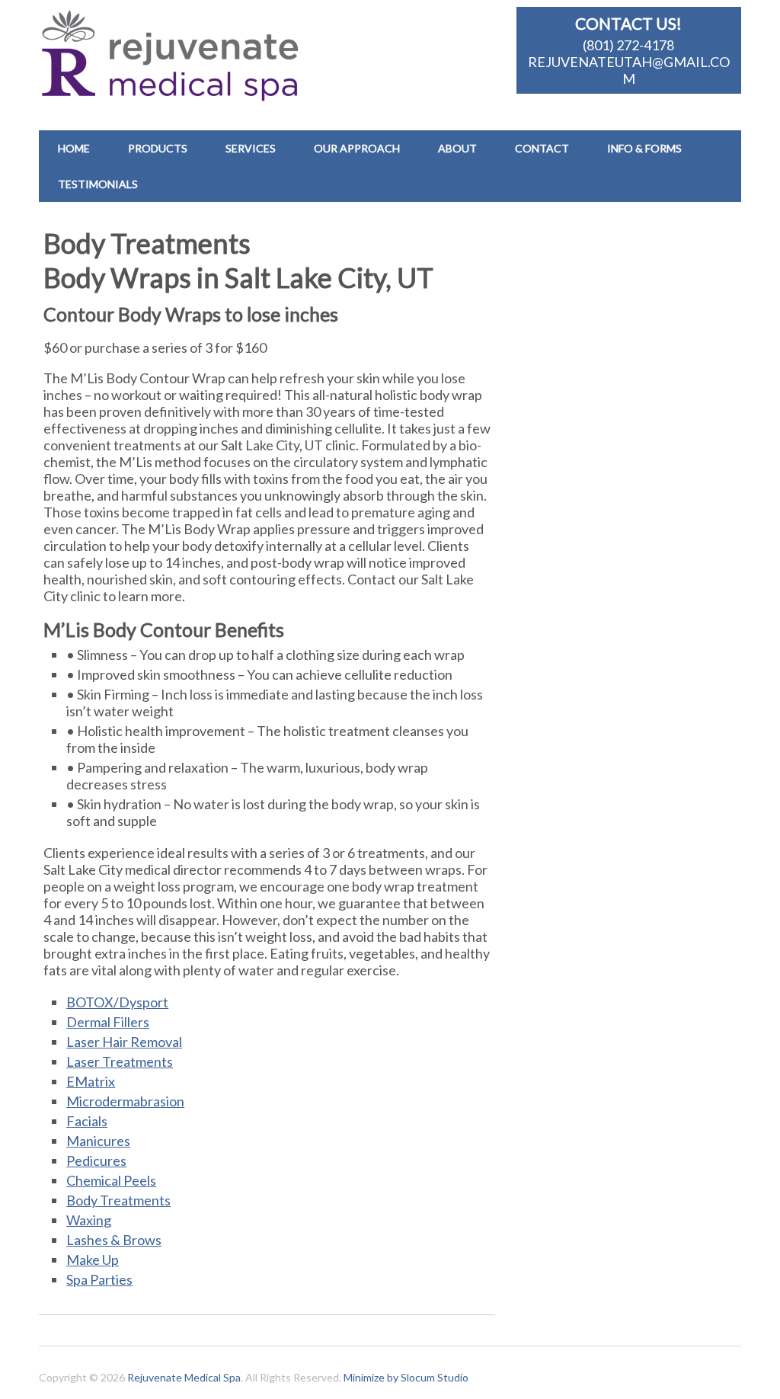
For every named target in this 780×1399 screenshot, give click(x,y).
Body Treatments (118, 1200)
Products (157, 148)
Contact (542, 148)
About (457, 148)
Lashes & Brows (113, 1239)
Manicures (98, 1140)
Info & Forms (644, 148)
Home (74, 148)
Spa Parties (99, 1279)
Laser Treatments (119, 1061)
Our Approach (357, 148)
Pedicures (96, 1160)
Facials (86, 1120)
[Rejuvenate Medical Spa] (177, 91)
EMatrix (90, 1081)
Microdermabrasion (125, 1101)
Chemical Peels (111, 1180)
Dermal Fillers (107, 1021)
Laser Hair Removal (124, 1041)
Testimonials (98, 184)
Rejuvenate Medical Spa (184, 1377)
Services (250, 148)
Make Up (92, 1259)
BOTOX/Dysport (117, 1002)
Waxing (88, 1220)
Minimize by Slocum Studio (406, 1377)
